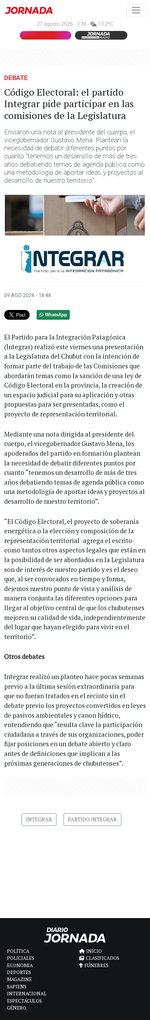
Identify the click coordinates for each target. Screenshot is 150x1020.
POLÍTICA (18, 951)
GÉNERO (16, 1008)
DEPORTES (19, 972)
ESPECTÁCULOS (24, 1001)
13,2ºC (105, 24)
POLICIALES (20, 958)
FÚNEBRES (96, 965)
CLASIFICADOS (102, 958)
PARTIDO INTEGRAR (92, 819)
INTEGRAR (39, 819)
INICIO (94, 951)
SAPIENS (17, 986)
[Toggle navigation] (136, 10)
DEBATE (16, 77)
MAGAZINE (19, 979)
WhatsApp (56, 314)
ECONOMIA (20, 965)
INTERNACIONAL (26, 993)
